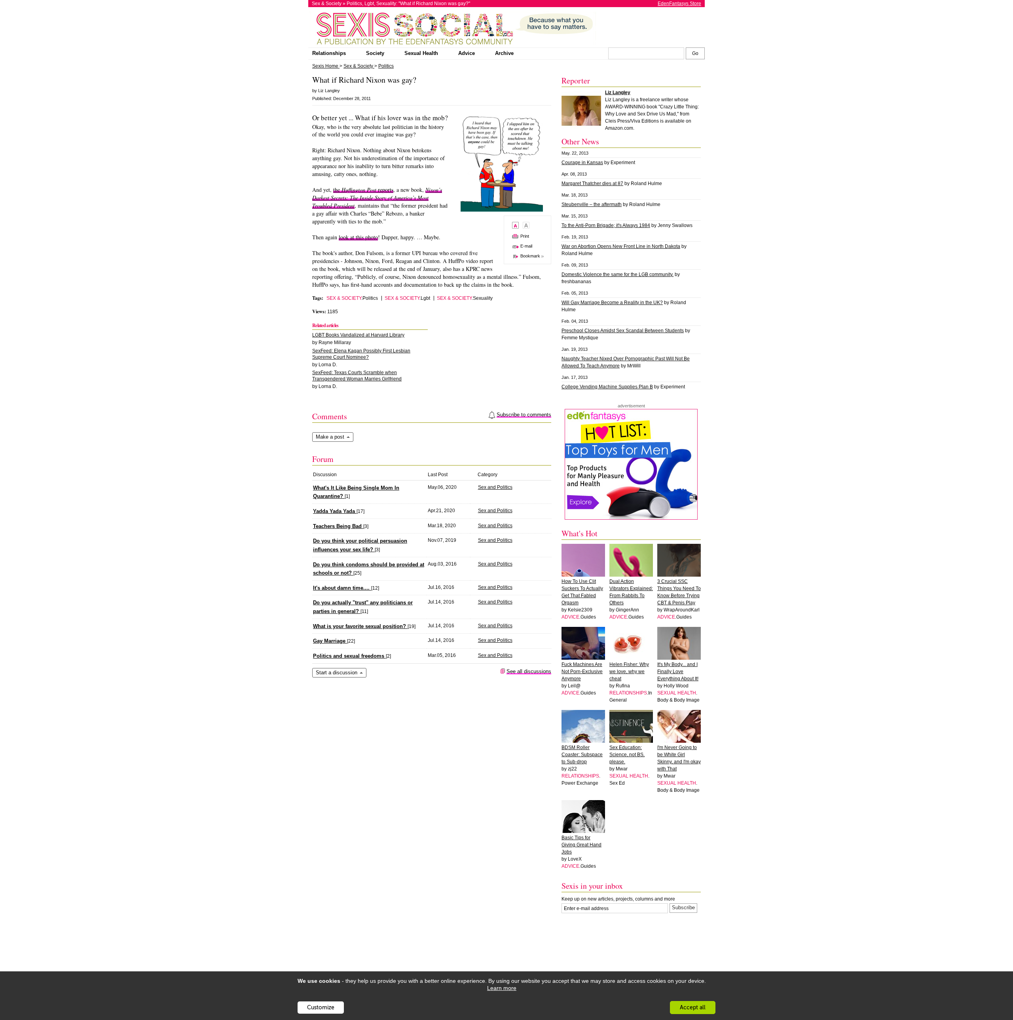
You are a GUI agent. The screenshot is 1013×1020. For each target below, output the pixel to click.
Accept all (693, 1008)
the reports (363, 189)
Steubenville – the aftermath (592, 204)
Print (524, 236)
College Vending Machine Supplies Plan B (607, 387)
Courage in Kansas (582, 162)
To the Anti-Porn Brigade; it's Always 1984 (606, 225)
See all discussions (528, 671)
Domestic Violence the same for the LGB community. (617, 274)
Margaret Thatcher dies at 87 (592, 183)
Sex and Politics (495, 487)
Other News (580, 141)
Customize (320, 1008)
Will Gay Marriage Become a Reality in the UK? (612, 302)
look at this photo (358, 237)
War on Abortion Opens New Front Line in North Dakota (621, 246)
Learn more (501, 988)
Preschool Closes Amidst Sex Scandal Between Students (623, 330)
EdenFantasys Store (679, 3)
